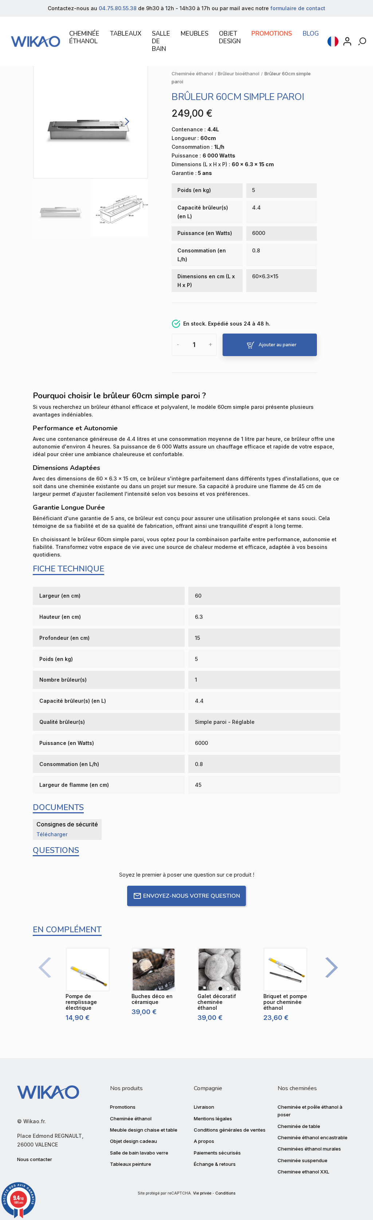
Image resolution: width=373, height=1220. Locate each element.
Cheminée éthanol (131, 1118)
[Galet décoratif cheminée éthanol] (219, 969)
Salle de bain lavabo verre (139, 1153)
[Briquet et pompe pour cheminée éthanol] (285, 969)
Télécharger (51, 834)
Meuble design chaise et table (143, 1130)
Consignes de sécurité (67, 824)
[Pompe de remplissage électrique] (88, 969)
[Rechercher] (363, 41)
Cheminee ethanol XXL (303, 1172)
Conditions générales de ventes (230, 1130)
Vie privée (202, 1193)
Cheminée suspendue (302, 1160)
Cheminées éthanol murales (309, 1149)
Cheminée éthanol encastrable (313, 1137)
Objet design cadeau (133, 1141)
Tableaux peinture (130, 1164)
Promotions (123, 1107)
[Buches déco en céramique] (153, 969)
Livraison (204, 1107)
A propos (204, 1141)
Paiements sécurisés (217, 1153)
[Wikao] (35, 41)
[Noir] (220, 988)
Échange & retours (215, 1164)
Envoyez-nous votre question (191, 896)
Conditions (225, 1193)
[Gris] (235, 988)
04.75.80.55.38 (118, 8)
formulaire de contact (297, 8)
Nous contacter (34, 1159)
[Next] (125, 121)
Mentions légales (213, 1118)
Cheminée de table (299, 1126)
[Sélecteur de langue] (332, 41)
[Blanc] (228, 988)
